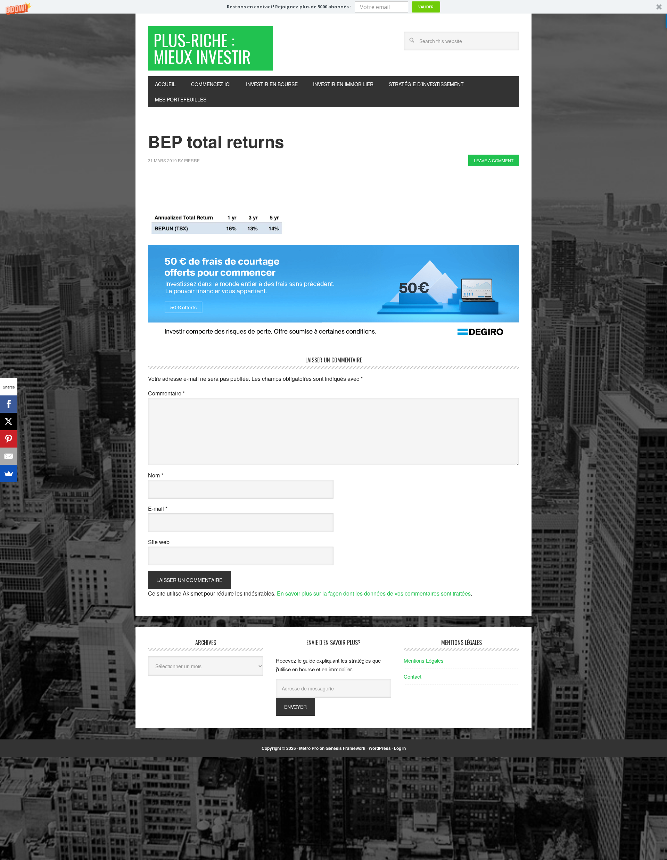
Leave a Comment (493, 160)
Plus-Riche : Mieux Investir (202, 48)
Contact (412, 676)
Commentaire (166, 393)
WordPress (380, 748)
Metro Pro (309, 748)
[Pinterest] (8, 439)
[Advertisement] (274, 190)
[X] (8, 421)
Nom (155, 475)
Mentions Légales (424, 660)
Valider (426, 6)
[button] (333, 7)
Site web (159, 542)
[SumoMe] (8, 473)
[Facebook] (8, 404)
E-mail (157, 509)
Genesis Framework (345, 748)
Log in (400, 748)
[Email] (8, 456)
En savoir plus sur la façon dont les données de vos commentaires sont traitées (374, 593)
